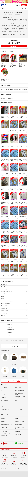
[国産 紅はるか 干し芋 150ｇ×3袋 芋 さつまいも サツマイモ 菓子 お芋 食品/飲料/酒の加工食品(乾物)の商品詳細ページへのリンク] (14, 124)
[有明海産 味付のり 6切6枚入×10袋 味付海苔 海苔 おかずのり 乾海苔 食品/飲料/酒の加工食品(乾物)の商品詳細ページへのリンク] (23, 210)
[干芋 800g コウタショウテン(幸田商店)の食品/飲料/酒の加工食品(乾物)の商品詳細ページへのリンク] (23, 110)
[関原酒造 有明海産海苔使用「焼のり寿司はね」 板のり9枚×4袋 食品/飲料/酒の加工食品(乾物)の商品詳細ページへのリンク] (5, 110)
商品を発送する (10, 332)
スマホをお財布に (14, 464)
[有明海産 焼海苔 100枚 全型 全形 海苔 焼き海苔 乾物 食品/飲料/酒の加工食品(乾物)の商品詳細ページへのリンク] (23, 167)
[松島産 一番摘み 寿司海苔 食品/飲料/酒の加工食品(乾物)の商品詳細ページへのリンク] (14, 138)
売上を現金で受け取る (11, 335)
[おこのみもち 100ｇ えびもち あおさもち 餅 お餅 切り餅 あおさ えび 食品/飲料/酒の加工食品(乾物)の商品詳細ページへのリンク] (5, 153)
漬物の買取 (21, 89)
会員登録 (24, 5)
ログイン (18, 5)
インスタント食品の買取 (13, 89)
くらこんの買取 (11, 98)
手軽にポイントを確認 (23, 464)
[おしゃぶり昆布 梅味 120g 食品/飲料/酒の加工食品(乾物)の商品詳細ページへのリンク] (5, 181)
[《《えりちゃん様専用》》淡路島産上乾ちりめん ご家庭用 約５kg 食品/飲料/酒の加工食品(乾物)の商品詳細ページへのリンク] (5, 167)
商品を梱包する (10, 327)
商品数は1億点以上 (5, 456)
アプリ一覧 (17, 468)
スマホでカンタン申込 (4, 464)
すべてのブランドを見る (14, 381)
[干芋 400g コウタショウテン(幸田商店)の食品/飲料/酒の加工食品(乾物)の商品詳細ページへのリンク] (14, 110)
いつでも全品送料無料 (14, 456)
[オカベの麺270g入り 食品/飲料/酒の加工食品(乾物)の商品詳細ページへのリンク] (23, 253)
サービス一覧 (3, 468)
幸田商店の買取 (4, 98)
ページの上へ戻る (14, 346)
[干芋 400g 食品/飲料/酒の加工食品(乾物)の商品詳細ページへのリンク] (5, 124)
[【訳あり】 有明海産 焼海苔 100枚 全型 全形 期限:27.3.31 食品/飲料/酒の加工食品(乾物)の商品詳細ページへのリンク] (14, 196)
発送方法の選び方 (10, 329)
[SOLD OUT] (5, 58)
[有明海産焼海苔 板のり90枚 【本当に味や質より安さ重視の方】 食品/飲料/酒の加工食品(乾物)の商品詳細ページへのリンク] (23, 181)
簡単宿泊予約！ (23, 456)
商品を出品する (10, 324)
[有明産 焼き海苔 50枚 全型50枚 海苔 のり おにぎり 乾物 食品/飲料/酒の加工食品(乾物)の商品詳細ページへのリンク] (23, 124)
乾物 (1, 143)
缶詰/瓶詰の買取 (4, 89)
